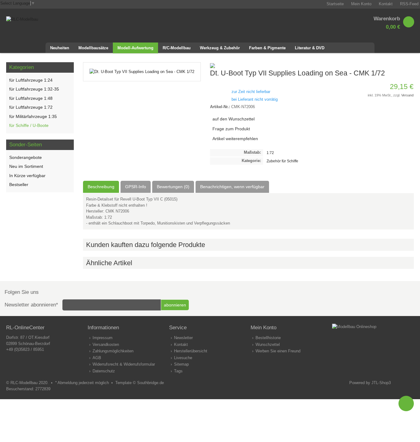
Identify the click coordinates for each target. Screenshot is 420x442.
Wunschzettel (268, 344)
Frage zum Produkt (231, 128)
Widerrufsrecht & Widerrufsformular (124, 364)
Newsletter (183, 337)
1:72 (270, 153)
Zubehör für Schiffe (282, 161)
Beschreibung (101, 186)
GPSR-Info (135, 186)
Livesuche (183, 357)
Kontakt (181, 344)
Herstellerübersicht (190, 351)
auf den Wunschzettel (233, 118)
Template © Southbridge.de (139, 382)
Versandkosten (106, 344)
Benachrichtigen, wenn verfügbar (232, 186)
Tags (178, 371)
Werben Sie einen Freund (278, 351)
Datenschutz (104, 371)
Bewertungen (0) (173, 186)
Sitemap (181, 364)
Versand (407, 95)
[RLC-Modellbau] (22, 19)
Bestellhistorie (268, 337)
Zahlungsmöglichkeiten (113, 351)
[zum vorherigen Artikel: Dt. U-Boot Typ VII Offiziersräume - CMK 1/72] (401, 65)
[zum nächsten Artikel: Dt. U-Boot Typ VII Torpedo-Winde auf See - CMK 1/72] (409, 65)
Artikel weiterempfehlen (235, 138)
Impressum (103, 337)
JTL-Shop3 (381, 382)
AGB (97, 357)
